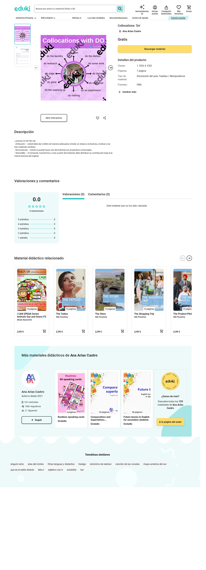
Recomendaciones (118, 18)
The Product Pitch (183, 313)
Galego (82, 464)
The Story (100, 313)
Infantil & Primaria (25, 18)
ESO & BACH (47, 18)
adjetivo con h (55, 469)
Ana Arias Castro (132, 31)
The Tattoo (62, 313)
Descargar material (154, 49)
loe (82, 469)
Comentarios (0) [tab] (99, 194)
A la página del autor (170, 421)
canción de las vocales (127, 464)
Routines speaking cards (71, 417)
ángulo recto (17, 464)
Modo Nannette (24, 320)
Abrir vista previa (54, 118)
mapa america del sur (154, 464)
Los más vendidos (96, 18)
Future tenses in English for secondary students (136, 418)
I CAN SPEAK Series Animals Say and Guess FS (31, 315)
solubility (71, 469)
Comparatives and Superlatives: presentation (100, 418)
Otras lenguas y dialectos (61, 464)
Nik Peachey (62, 317)
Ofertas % (76, 18)
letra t (41, 469)
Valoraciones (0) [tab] (73, 194)
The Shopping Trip (144, 313)
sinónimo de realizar (100, 464)
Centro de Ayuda (140, 18)
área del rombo (36, 464)
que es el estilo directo (22, 469)
